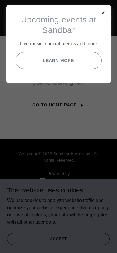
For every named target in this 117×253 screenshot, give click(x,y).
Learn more (58, 60)
